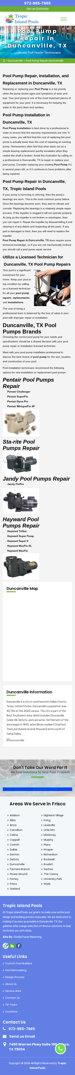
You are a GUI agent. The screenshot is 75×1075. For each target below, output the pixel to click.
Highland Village (54, 815)
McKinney (50, 835)
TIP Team (11, 1004)
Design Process (14, 977)
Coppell (14, 840)
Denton (14, 854)
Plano (47, 844)
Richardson (51, 854)
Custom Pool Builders (18, 963)
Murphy (48, 840)
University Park (53, 879)
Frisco (13, 884)
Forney (14, 879)
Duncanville (15, 61)
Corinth (14, 844)
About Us (11, 984)
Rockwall (49, 859)
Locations (11, 1011)
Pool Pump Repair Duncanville (44, 61)
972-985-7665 (37, 3)
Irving (47, 820)
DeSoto (14, 859)
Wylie (47, 884)
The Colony (51, 874)
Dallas (13, 849)
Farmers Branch (20, 869)
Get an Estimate (38, 9)
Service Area (13, 991)
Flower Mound (18, 874)
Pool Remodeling (15, 970)
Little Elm (49, 830)
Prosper (48, 849)
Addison (15, 815)
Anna (13, 825)
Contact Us (12, 998)
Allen (13, 820)
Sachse (48, 869)
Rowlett (48, 864)
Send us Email (22, 1036)
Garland (15, 889)
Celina (14, 835)
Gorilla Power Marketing (28, 937)
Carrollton (16, 830)
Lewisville (49, 825)
